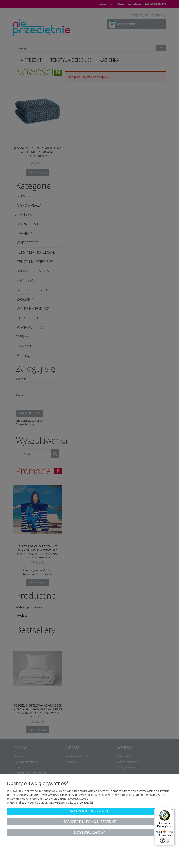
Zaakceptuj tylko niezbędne (89, 822)
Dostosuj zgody (89, 832)
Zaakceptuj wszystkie (89, 811)
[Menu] (172, 810)
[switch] (164, 840)
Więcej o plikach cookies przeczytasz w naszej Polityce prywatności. (50, 803)
